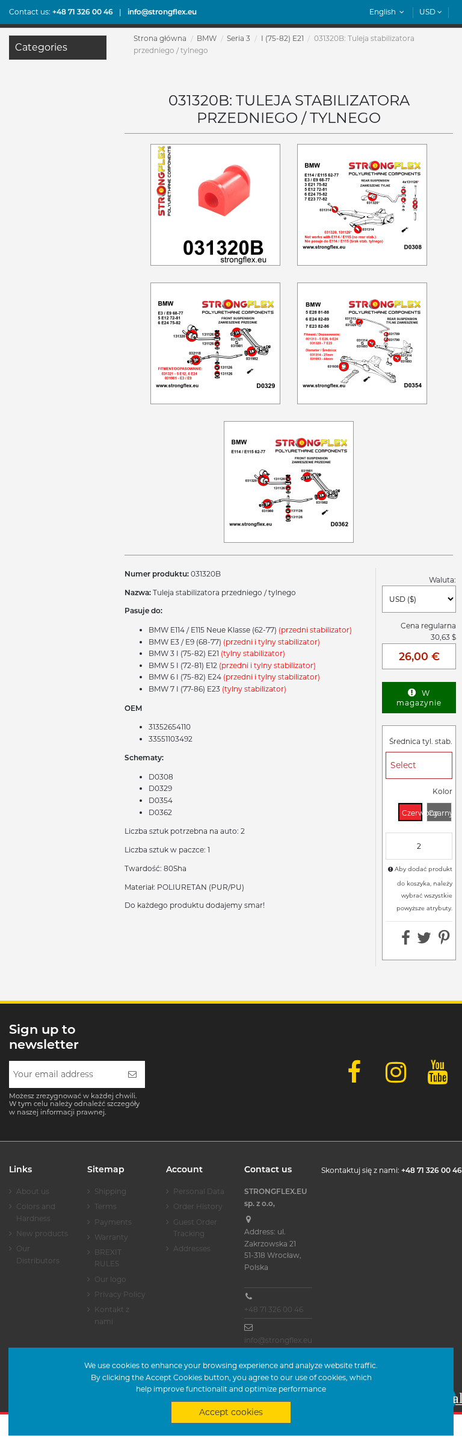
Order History (198, 1206)
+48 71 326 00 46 (273, 1309)
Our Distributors (38, 1254)
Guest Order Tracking (195, 1228)
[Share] (405, 940)
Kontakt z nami (111, 1315)
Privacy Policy (120, 1294)
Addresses (192, 1248)
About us (32, 1191)
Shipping (110, 1191)
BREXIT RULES (108, 1258)
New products (42, 1233)
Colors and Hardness (35, 1212)
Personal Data (198, 1191)
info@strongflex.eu (278, 1340)
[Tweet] (424, 940)
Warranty (111, 1237)
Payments (113, 1222)
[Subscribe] (132, 1074)
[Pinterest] (444, 940)
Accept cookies (231, 1412)
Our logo (110, 1279)
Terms (105, 1206)
